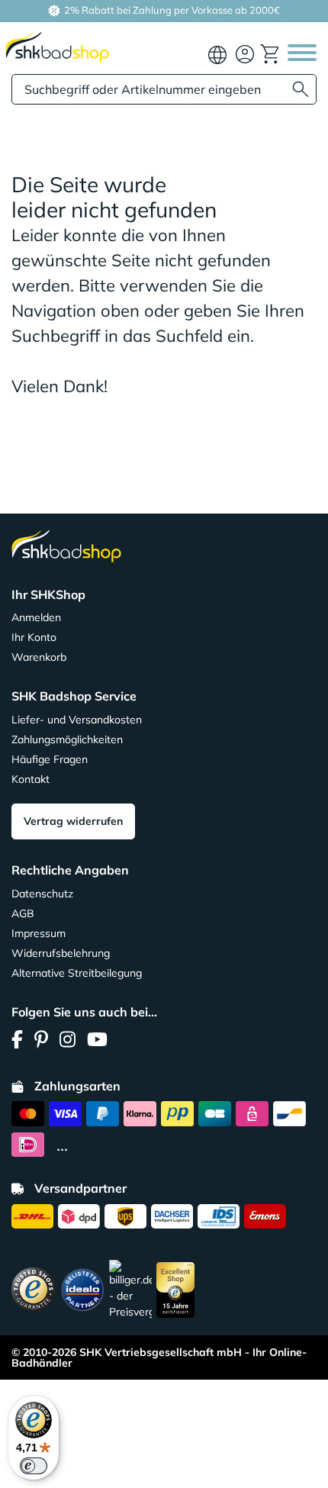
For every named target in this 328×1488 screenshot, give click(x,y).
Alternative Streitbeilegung (76, 973)
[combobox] (164, 89)
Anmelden (36, 617)
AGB (22, 913)
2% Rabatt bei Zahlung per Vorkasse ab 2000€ (171, 10)
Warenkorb (38, 657)
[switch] (33, 1465)
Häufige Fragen (49, 759)
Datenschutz (42, 893)
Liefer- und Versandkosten (76, 719)
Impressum (38, 933)
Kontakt (30, 779)
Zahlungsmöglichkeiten (67, 739)
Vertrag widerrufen (73, 821)
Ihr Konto (33, 637)
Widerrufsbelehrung (60, 953)
